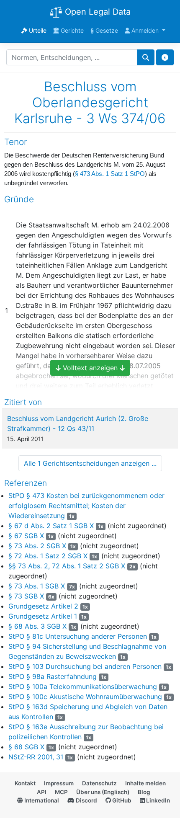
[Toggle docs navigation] (165, 57)
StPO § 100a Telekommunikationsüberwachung (82, 686)
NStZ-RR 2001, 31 (35, 757)
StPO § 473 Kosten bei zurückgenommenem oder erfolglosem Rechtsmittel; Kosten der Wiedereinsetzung (86, 505)
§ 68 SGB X (26, 747)
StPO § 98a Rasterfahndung (52, 676)
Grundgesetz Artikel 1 (42, 616)
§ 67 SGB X (26, 536)
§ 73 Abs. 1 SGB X (36, 586)
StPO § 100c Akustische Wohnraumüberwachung (85, 696)
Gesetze (104, 30)
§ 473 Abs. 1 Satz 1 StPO (110, 173)
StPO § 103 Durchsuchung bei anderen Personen (85, 666)
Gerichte (71, 30)
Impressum (59, 783)
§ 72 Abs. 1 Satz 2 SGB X (47, 556)
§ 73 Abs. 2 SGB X (37, 546)
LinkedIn (157, 800)
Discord (86, 800)
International (41, 800)
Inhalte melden (145, 783)
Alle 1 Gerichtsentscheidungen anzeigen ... (90, 463)
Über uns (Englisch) (102, 792)
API (41, 792)
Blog (144, 792)
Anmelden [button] (145, 30)
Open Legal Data (96, 12)
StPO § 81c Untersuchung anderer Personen (77, 636)
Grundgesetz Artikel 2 (43, 606)
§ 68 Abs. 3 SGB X (37, 626)
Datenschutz (99, 783)
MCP (61, 792)
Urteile (36, 30)
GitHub (121, 800)
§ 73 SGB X (26, 596)
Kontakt (25, 783)
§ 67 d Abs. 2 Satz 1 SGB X (51, 525)
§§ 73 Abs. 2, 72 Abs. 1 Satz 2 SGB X (66, 566)
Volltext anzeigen (90, 368)
